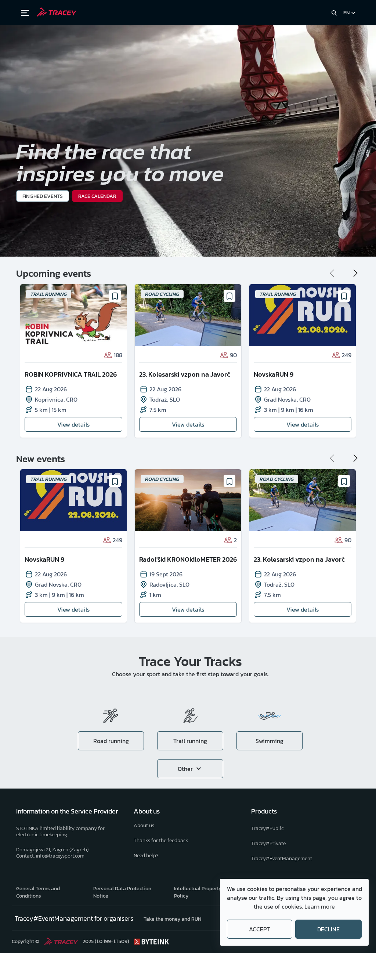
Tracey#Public (267, 828)
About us (144, 825)
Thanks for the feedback (161, 840)
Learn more (319, 906)
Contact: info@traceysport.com (50, 856)
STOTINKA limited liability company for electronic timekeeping (60, 831)
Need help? (146, 855)
